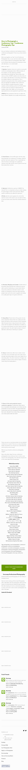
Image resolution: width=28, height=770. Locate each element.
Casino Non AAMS (14, 466)
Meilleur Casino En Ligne (14, 506)
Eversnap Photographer (6, 553)
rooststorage (17, 708)
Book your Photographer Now (14, 567)
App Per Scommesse (14, 516)
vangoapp (19, 706)
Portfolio (3, 742)
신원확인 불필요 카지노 (14, 519)
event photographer (14, 544)
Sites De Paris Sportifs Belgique (14, 511)
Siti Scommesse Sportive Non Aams (14, 541)
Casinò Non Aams (14, 534)
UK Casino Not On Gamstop (14, 481)
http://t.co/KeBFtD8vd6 (11, 696)
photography (7, 544)
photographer (22, 549)
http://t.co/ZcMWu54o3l (11, 697)
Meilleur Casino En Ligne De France (14, 514)
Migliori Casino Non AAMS (14, 532)
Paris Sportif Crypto (14, 478)
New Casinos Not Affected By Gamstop (14, 502)
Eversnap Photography (16, 551)
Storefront (13, 706)
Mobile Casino (14, 512)
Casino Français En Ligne (14, 526)
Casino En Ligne (14, 524)
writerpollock (11, 705)
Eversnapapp (23, 696)
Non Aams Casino (14, 507)
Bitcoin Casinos (14, 509)
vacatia (22, 708)
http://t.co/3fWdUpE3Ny (11, 685)
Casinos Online (14, 494)
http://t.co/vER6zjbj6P (11, 683)
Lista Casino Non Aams (14, 504)
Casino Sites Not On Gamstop (14, 488)
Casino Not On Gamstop (14, 471)
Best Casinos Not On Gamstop (14, 476)
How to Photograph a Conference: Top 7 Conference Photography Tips (12, 43)
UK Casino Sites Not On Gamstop (14, 497)
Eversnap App (4, 753)
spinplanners (11, 692)
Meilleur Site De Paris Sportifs (14, 537)
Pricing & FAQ (4, 745)
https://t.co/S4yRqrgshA (11, 710)
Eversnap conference (18, 553)
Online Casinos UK (14, 479)
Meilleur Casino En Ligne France (14, 522)
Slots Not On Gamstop (14, 489)
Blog (2, 761)
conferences (4, 548)
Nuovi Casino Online (14, 529)
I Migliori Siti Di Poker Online (14, 468)
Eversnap (8, 678)
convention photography (13, 548)
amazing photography (13, 549)
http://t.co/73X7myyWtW (11, 711)
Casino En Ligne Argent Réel (14, 531)
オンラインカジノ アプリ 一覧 (14, 521)
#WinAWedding (19, 683)
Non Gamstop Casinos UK (14, 484)
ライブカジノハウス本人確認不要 (14, 517)
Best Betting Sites (14, 492)
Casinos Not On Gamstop (14, 469)
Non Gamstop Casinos (14, 473)
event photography (5, 551)
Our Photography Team (6, 748)
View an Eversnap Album (7, 756)
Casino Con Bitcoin (14, 527)
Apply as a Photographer (7, 750)
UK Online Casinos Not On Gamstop (14, 474)
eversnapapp (10, 708)
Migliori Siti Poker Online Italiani (14, 536)
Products (3, 758)
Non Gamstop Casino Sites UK (14, 482)
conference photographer (14, 546)
